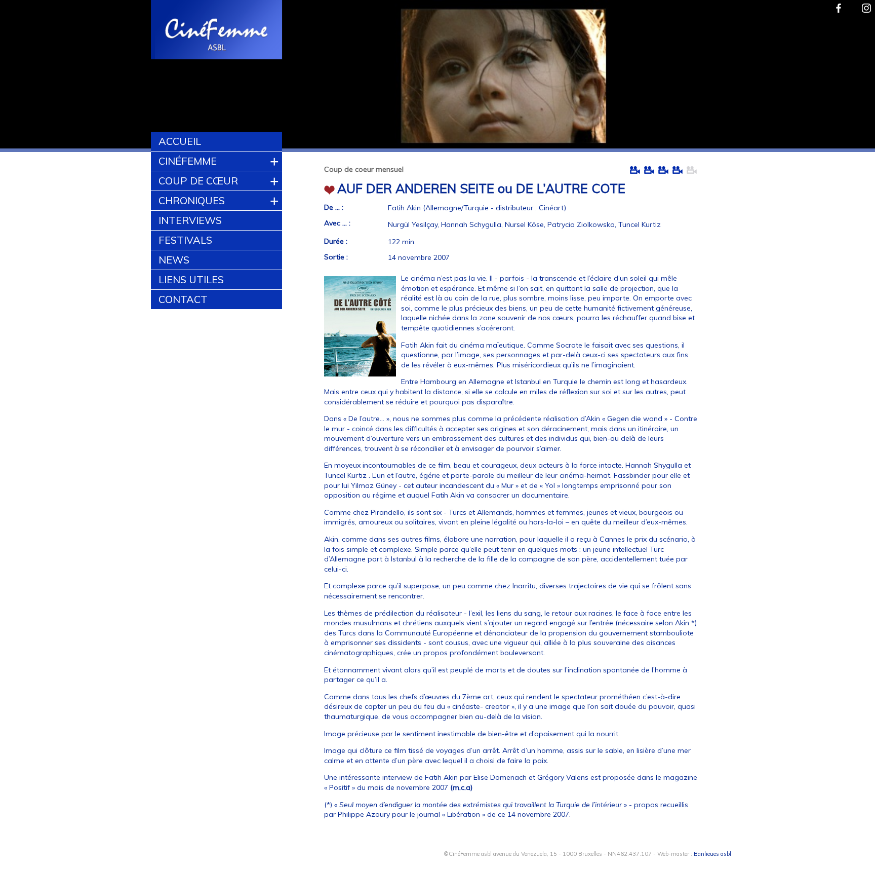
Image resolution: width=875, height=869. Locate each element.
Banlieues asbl (712, 853)
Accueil (179, 141)
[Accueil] (217, 30)
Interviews (190, 220)
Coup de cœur (198, 180)
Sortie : (336, 256)
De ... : (333, 207)
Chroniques (191, 200)
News (173, 259)
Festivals (185, 240)
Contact (183, 299)
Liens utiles (191, 279)
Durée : (335, 241)
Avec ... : (337, 223)
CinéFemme (187, 161)
